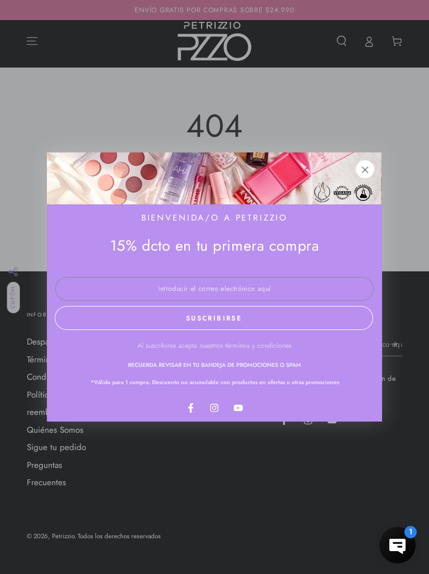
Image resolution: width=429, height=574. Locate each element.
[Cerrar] (365, 169)
